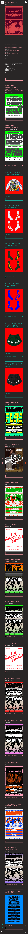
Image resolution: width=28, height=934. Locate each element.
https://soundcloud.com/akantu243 (11, 53)
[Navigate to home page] (2, 2)
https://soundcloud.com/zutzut (11, 44)
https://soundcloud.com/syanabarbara (12, 56)
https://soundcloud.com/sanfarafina (12, 50)
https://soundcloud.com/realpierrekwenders (13, 47)
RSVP (7, 473)
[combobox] (13, 163)
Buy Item (8, 196)
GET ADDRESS (9, 925)
